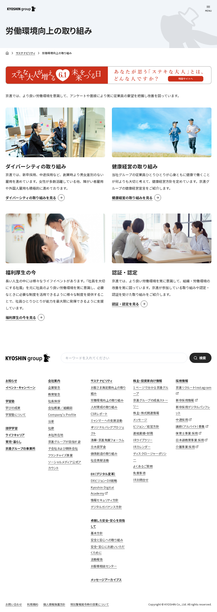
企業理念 (54, 387)
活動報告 (97, 559)
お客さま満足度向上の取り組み (108, 390)
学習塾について (16, 414)
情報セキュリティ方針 (105, 500)
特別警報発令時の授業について (89, 604)
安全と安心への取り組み (107, 540)
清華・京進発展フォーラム (107, 440)
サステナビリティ (25, 53)
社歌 (51, 428)
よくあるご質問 (143, 466)
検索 (202, 357)
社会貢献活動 (100, 460)
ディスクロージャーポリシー (149, 456)
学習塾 (10, 401)
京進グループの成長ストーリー (150, 403)
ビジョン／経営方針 (146, 426)
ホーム (7, 53)
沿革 (51, 421)
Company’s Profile (62, 414)
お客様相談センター (104, 566)
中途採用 (182, 420)
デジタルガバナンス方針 (106, 507)
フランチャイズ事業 (60, 455)
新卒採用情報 (185, 400)
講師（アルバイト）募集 (190, 426)
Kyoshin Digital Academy (102, 490)
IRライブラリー (142, 440)
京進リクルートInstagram (193, 387)
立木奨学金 (98, 447)
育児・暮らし (13, 442)
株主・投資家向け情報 (147, 381)
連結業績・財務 (143, 433)
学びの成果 (13, 408)
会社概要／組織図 (60, 408)
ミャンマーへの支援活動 (106, 420)
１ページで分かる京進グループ (150, 390)
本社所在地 (55, 435)
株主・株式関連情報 (146, 413)
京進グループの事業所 (20, 448)
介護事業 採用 (185, 447)
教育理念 (54, 394)
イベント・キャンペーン (20, 387)
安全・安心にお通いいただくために (108, 549)
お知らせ (11, 381)
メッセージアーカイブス (106, 580)
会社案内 (54, 381)
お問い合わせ (14, 604)
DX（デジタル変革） (103, 474)
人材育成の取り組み (104, 407)
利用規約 (32, 604)
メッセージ (140, 420)
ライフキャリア (15, 435)
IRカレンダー (141, 447)
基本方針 (97, 533)
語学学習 (12, 428)
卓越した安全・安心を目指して (108, 523)
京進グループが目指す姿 (64, 442)
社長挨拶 (54, 401)
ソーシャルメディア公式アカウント (64, 465)
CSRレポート (99, 414)
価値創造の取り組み (104, 453)
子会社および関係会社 (63, 448)
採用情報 (182, 381)
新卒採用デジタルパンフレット (193, 410)
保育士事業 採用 (187, 433)
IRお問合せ (140, 480)
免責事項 (139, 473)
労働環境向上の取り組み (107, 400)
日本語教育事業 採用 (190, 440)
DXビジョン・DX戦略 (104, 480)
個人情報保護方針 (54, 604)
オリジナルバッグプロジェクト (107, 430)
